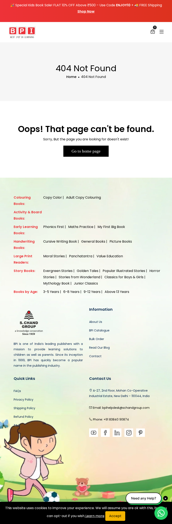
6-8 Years (71, 291)
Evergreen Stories (58, 270)
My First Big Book (111, 226)
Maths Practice (80, 226)
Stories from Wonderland (79, 277)
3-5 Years (51, 291)
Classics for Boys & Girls (123, 277)
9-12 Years (92, 291)
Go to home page (86, 151)
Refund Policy (23, 417)
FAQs (17, 391)
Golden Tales (87, 270)
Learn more (94, 516)
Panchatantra (80, 256)
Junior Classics (86, 283)
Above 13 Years (117, 291)
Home (71, 76)
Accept (115, 516)
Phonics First (53, 226)
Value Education (109, 256)
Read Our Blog (99, 347)
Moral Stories (54, 256)
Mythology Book (56, 283)
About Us (95, 322)
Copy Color (52, 197)
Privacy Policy (23, 399)
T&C (17, 425)
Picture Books (120, 241)
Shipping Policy (24, 408)
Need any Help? (143, 498)
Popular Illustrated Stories (124, 270)
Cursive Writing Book (60, 241)
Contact (95, 356)
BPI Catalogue (99, 330)
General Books (93, 241)
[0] (152, 32)
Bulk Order (96, 339)
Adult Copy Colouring (83, 197)
